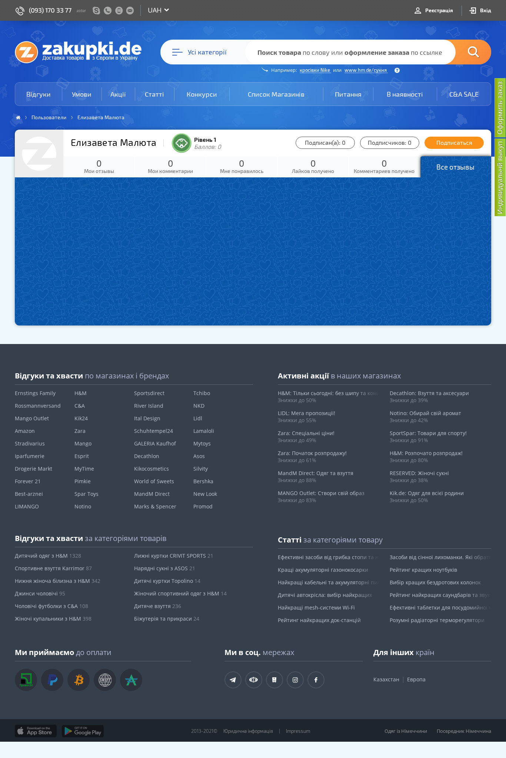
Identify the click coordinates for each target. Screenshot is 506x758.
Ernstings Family (35, 393)
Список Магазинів (276, 94)
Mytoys (202, 443)
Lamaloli (203, 430)
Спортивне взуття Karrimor (53, 568)
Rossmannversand (38, 405)
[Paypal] (52, 680)
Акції (118, 94)
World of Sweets (154, 481)
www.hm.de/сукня (366, 70)
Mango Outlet (32, 418)
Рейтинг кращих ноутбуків (423, 569)
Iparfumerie (29, 456)
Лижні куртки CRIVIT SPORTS (173, 555)
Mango (82, 443)
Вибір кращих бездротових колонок (435, 582)
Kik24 (81, 418)
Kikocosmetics (151, 468)
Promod (203, 506)
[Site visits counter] (140, 741)
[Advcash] (131, 680)
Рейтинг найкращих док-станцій (319, 620)
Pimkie (82, 481)
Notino (82, 506)
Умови (81, 94)
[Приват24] (26, 680)
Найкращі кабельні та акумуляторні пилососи (328, 582)
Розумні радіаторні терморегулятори (437, 620)
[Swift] (105, 680)
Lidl (197, 418)
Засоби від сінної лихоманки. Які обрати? (440, 557)
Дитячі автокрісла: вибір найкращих (325, 594)
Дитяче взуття (157, 606)
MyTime (84, 468)
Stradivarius (30, 443)
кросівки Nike (315, 70)
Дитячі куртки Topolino (167, 580)
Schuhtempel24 (153, 430)
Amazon (25, 430)
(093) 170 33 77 (50, 10)
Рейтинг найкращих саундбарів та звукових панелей (440, 594)
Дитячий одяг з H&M (48, 555)
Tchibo (201, 393)
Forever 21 (28, 481)
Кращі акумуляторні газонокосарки (323, 569)
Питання (348, 94)
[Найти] (462, 52)
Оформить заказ (499, 107)
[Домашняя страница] (18, 117)
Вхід (485, 10)
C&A (79, 405)
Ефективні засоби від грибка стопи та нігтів (328, 557)
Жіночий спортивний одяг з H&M (180, 593)
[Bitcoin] (78, 680)
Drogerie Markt (33, 468)
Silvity (200, 468)
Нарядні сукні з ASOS (164, 568)
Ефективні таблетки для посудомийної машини (440, 607)
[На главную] (82, 52)
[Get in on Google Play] (83, 731)
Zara (80, 430)
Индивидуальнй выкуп (499, 177)
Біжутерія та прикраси (166, 618)
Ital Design (147, 418)
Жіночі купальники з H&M (53, 618)
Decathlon (146, 456)
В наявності (405, 94)
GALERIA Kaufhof (155, 443)
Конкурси (202, 94)
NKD (198, 405)
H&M (80, 393)
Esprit (81, 456)
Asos (199, 456)
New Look (205, 493)
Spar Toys (86, 493)
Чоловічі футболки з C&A (51, 606)
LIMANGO (27, 506)
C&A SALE (464, 94)
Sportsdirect (149, 393)
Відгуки (38, 94)
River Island (148, 405)
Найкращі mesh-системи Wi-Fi (316, 607)
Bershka (203, 481)
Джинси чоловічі (40, 593)
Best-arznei (29, 493)
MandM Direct (152, 493)
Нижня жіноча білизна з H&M (57, 580)
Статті (154, 94)
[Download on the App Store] (36, 731)
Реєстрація (438, 10)
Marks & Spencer (155, 506)
